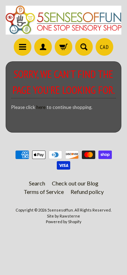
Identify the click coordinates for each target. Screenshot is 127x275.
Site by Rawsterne (63, 216)
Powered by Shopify (63, 221)
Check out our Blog (75, 183)
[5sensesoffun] (63, 20)
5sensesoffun (60, 210)
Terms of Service (44, 191)
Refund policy (87, 191)
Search (37, 183)
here (41, 107)
